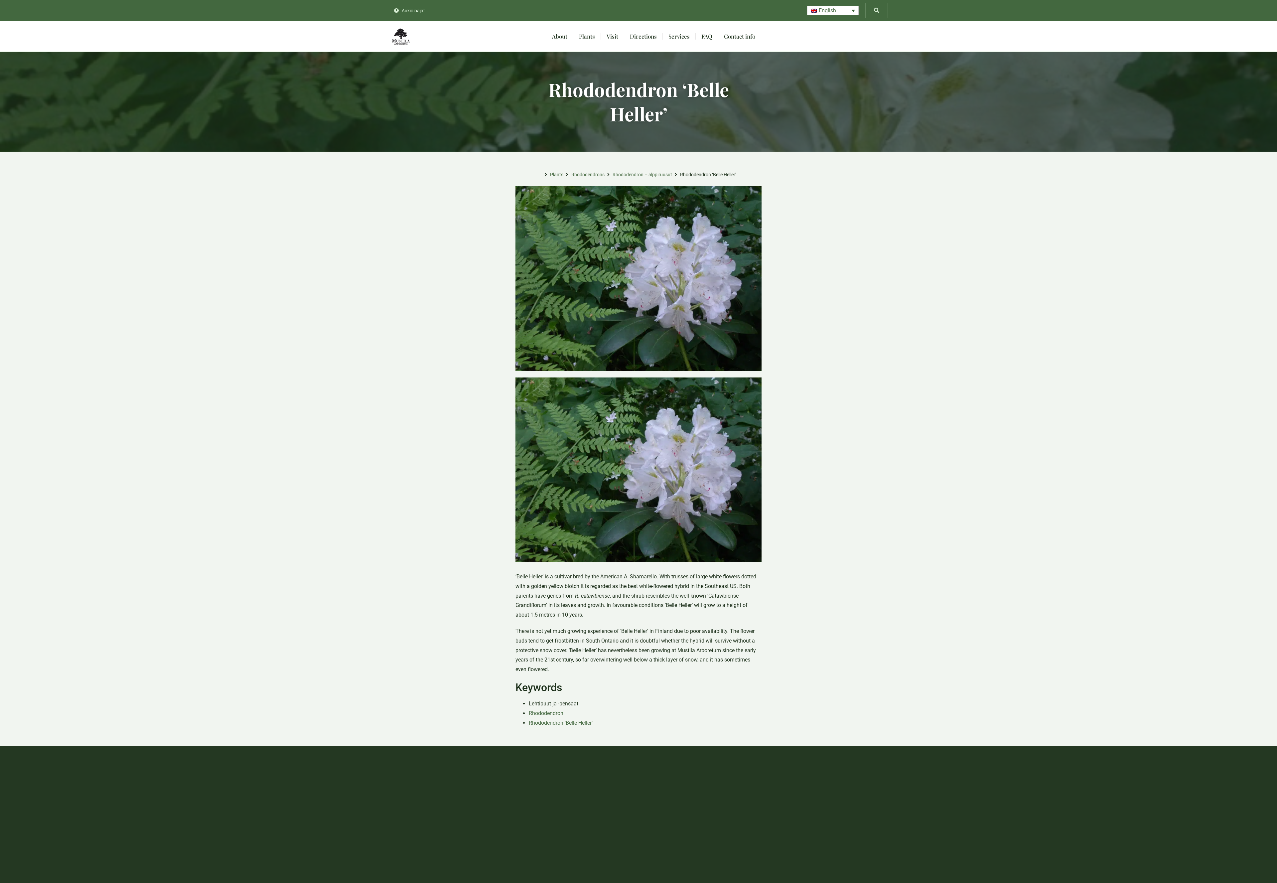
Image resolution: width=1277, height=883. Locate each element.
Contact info (739, 36)
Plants (587, 36)
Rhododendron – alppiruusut (642, 174)
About (559, 36)
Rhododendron (546, 713)
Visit (612, 36)
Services (679, 36)
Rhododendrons (588, 174)
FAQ (706, 36)
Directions (643, 36)
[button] (833, 11)
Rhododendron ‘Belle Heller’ (561, 723)
